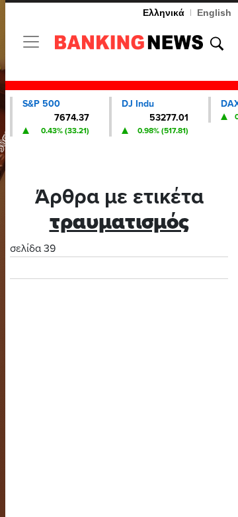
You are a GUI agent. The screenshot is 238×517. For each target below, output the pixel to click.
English (214, 12)
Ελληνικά (163, 12)
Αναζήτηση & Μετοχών (217, 44)
